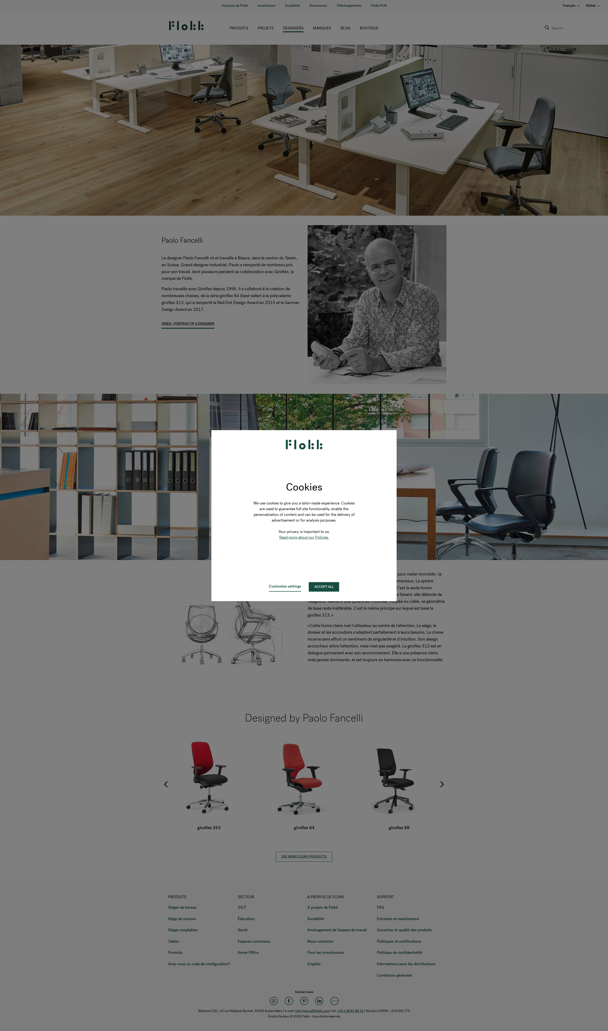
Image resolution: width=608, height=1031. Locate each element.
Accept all (323, 586)
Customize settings (285, 586)
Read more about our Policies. (304, 537)
